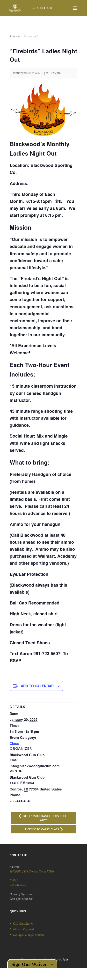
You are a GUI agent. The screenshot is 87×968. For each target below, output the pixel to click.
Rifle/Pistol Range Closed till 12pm (45, 817)
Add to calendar (37, 685)
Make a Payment (23, 929)
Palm (65, 959)
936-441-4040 (43, 8)
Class (14, 743)
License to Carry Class (42, 829)
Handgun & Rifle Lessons (28, 935)
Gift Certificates (23, 923)
